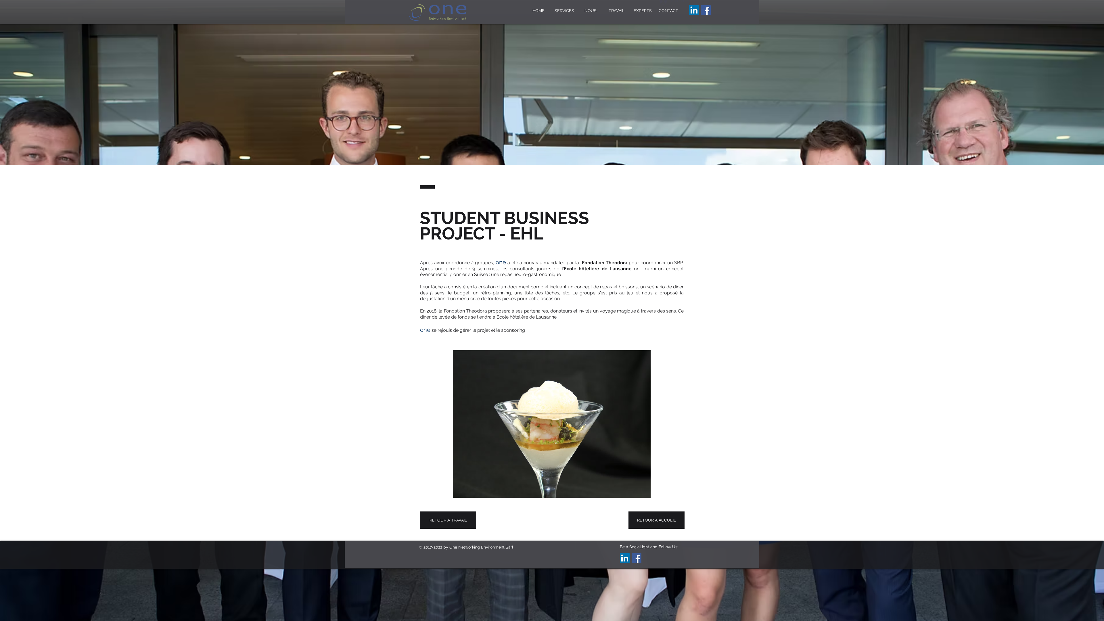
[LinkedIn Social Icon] (694, 10)
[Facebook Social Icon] (706, 10)
